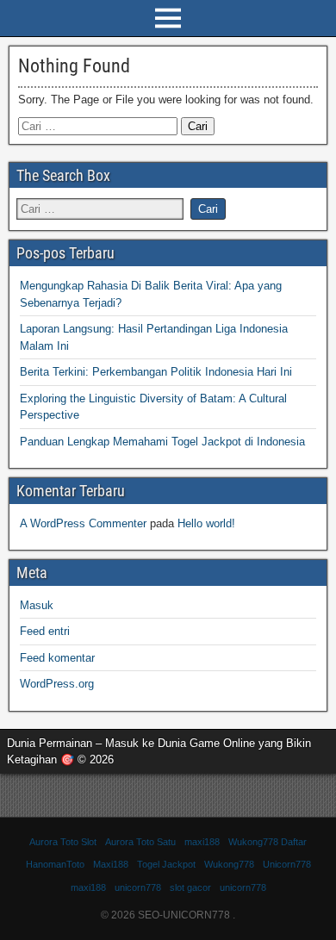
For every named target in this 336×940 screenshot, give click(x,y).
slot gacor (190, 887)
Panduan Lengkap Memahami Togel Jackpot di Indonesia (162, 441)
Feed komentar (57, 657)
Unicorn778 (287, 864)
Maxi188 (110, 864)
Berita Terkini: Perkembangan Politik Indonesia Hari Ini (156, 371)
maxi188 (202, 842)
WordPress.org (57, 683)
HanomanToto (55, 864)
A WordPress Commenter (83, 523)
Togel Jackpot (166, 864)
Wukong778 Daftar (267, 842)
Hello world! (206, 523)
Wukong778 (229, 864)
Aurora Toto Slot (62, 842)
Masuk (36, 605)
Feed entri (45, 631)
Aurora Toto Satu (140, 842)
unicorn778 (138, 887)
